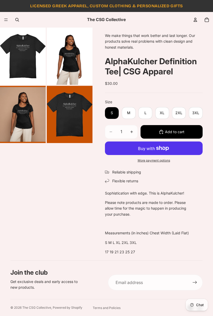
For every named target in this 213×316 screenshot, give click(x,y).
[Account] (195, 19)
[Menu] (6, 20)
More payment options (154, 160)
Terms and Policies (107, 308)
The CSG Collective (36, 307)
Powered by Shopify (67, 307)
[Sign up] (194, 282)
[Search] (17, 19)
